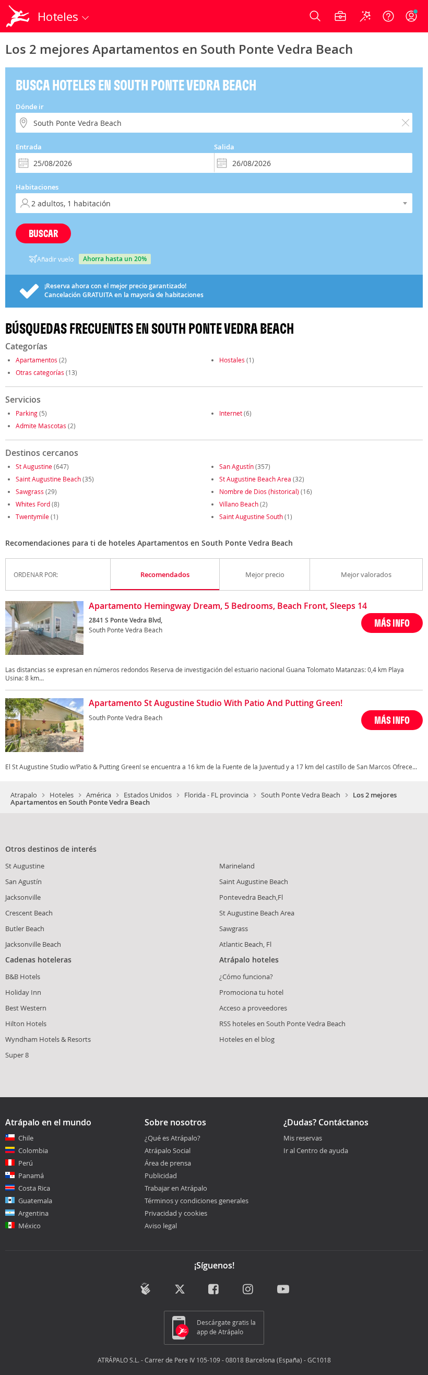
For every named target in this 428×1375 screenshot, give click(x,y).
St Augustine (34, 466)
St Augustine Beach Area (255, 479)
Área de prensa (168, 1163)
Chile (25, 1138)
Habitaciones (37, 187)
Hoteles (62, 795)
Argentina (33, 1213)
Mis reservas (302, 1138)
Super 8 (17, 1055)
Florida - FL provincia (216, 795)
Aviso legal (161, 1225)
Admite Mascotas (41, 425)
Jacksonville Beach (33, 944)
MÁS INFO (392, 622)
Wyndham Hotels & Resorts (48, 1039)
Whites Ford (33, 504)
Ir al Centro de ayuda (315, 1151)
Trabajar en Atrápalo (176, 1188)
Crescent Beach (29, 913)
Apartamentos (36, 360)
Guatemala (35, 1200)
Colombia (33, 1150)
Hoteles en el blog (247, 1039)
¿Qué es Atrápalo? (172, 1138)
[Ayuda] (388, 16)
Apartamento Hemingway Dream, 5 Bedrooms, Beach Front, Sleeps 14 (228, 606)
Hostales (232, 360)
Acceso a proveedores (253, 1008)
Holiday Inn (23, 992)
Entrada (29, 146)
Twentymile (32, 516)
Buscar (43, 233)
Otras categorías (40, 372)
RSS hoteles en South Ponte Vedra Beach (282, 1023)
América (98, 795)
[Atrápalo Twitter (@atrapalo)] (180, 1290)
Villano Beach (238, 504)
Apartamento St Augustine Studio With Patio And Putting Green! (215, 703)
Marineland (237, 866)
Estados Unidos (148, 795)
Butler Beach (24, 928)
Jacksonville (23, 897)
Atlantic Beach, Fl (245, 944)
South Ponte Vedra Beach (300, 795)
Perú (25, 1163)
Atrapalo (23, 795)
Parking (27, 413)
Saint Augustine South (251, 516)
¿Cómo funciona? (246, 976)
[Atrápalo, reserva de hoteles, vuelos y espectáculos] (19, 16)
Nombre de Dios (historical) (259, 491)
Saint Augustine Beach (48, 479)
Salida (224, 146)
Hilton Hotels (25, 1023)
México (29, 1225)
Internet (230, 413)
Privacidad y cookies (176, 1213)
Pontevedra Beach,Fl (251, 897)
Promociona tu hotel (251, 992)
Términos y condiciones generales (196, 1200)
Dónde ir (30, 106)
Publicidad (161, 1175)
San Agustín (236, 466)
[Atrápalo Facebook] (214, 1290)
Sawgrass (30, 491)
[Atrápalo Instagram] (249, 1290)
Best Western (25, 1008)
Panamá (31, 1175)
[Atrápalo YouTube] (283, 1290)
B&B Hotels (22, 976)
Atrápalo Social (168, 1150)
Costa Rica (34, 1188)
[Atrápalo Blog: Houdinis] (145, 1289)
